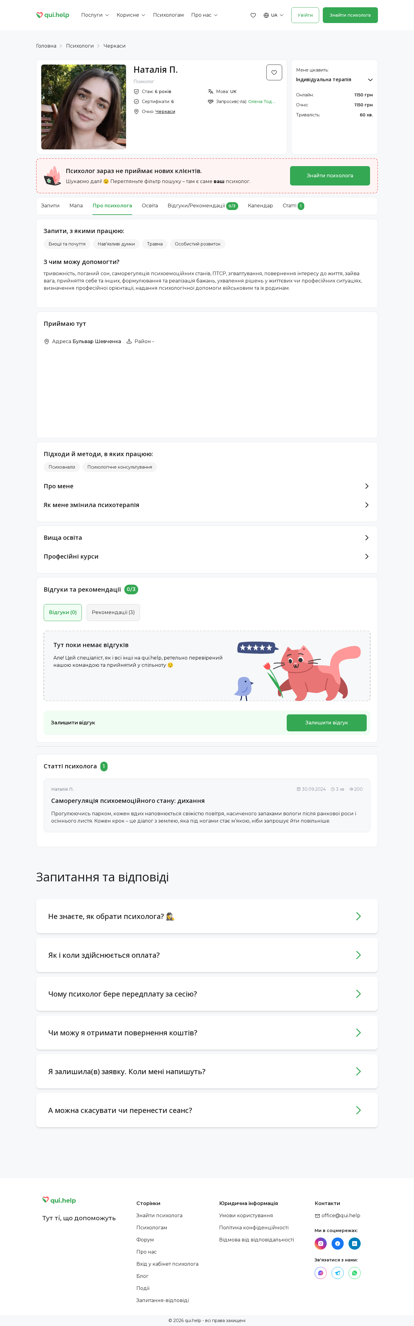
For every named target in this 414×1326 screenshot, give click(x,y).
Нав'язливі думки (116, 244)
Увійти (305, 15)
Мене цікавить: (312, 70)
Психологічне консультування (119, 467)
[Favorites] (253, 15)
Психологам (151, 1228)
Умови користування (246, 1215)
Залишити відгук (326, 723)
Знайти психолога (350, 15)
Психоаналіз (61, 467)
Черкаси (115, 46)
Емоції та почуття (66, 244)
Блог (142, 1276)
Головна (46, 46)
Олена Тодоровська (261, 101)
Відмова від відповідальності (256, 1240)
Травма (155, 244)
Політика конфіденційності (254, 1228)
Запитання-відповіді (162, 1300)
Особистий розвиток (198, 244)
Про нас (146, 1252)
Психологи (80, 46)
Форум (145, 1240)
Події (142, 1288)
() (63, 612)
